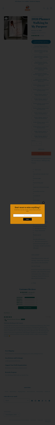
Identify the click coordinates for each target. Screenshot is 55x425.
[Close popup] (43, 202)
